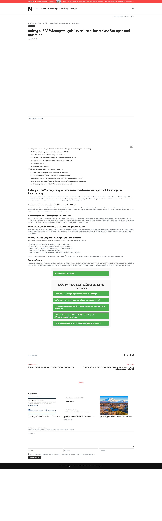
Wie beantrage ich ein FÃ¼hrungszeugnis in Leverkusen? (49, 155)
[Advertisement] (78, 54)
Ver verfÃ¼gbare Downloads (41, 166)
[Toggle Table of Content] (130, 146)
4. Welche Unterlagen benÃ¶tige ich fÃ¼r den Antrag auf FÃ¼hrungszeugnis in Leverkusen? (59, 181)
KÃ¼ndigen (73, 9)
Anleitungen (45, 9)
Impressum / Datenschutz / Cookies (76, 466)
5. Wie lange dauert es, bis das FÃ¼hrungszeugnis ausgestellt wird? (52, 184)
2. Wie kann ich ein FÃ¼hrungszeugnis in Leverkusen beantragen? (52, 175)
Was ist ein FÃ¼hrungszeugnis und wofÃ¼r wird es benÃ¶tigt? (50, 152)
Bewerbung (64, 9)
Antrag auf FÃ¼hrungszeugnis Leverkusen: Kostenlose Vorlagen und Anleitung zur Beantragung (60, 149)
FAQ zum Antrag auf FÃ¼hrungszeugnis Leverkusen (46, 169)
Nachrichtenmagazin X (98, 466)
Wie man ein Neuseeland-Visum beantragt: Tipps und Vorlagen (116, 416)
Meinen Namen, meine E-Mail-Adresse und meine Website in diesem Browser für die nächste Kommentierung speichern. (61, 454)
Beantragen (54, 9)
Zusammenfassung (38, 163)
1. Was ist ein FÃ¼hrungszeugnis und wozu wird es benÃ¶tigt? (50, 172)
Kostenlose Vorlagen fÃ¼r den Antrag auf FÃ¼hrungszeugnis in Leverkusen (54, 157)
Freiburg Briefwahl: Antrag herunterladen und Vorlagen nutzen (44, 416)
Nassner (81, 382)
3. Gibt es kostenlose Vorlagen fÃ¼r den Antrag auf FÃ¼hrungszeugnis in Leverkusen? (58, 178)
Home (29, 23)
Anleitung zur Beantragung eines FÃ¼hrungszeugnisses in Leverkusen (53, 160)
